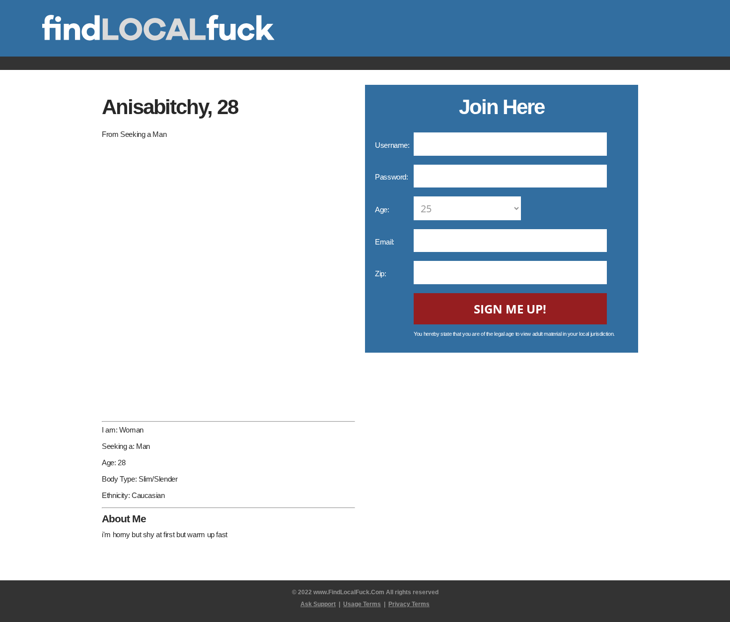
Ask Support (318, 604)
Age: (383, 209)
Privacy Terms (409, 604)
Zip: (381, 273)
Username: (393, 145)
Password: (392, 177)
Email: (385, 242)
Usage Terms (362, 604)
